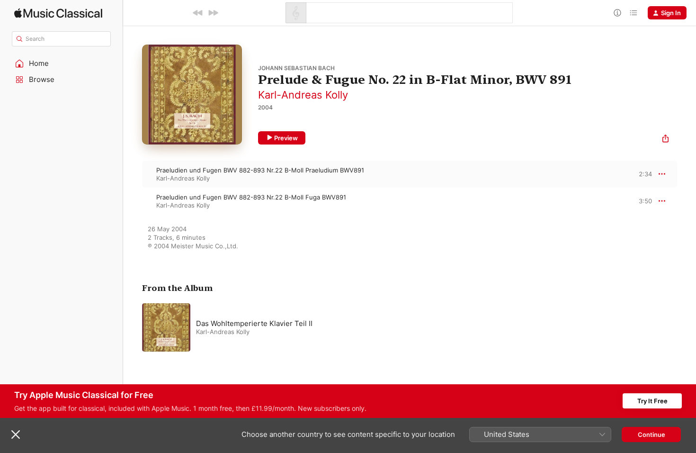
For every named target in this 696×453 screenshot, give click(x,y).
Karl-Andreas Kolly (303, 95)
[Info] (617, 12)
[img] (58, 13)
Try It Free (652, 401)
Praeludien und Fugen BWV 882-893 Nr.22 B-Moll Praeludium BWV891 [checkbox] (260, 170)
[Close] (15, 434)
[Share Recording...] (665, 139)
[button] (61, 63)
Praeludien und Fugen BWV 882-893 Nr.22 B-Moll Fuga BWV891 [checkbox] (251, 197)
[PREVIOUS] (197, 12)
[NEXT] (213, 12)
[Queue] (633, 12)
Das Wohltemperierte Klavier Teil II (254, 323)
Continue (651, 434)
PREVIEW (641, 174)
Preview (286, 138)
